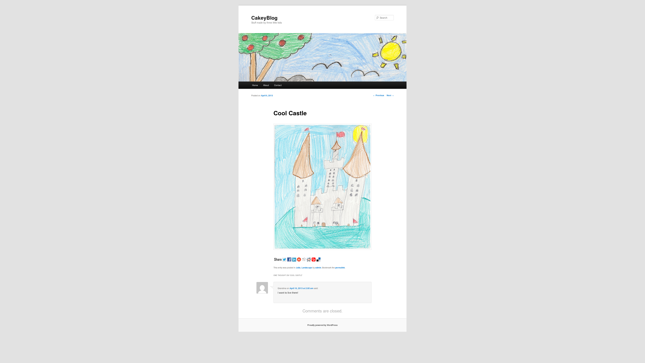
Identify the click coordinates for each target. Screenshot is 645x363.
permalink (340, 267)
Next (390, 95)
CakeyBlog (264, 17)
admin (318, 267)
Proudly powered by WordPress (322, 325)
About (266, 85)
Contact (278, 85)
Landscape (307, 267)
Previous (378, 95)
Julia (298, 267)
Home (255, 85)
